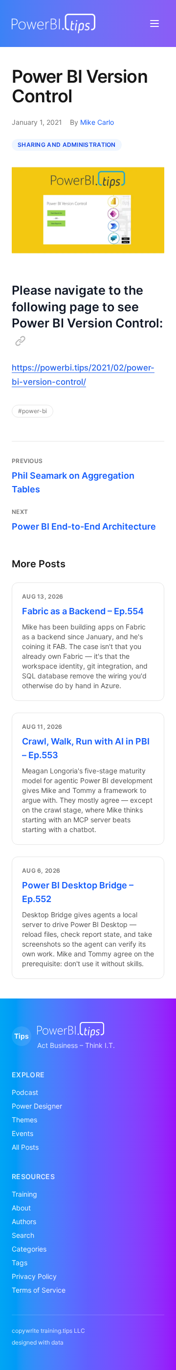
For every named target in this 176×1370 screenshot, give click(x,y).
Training (24, 1194)
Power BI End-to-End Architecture (84, 526)
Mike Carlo (97, 122)
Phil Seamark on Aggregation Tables (73, 482)
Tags (19, 1262)
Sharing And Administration (67, 144)
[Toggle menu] (154, 23)
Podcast (25, 1092)
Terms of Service (39, 1290)
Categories (29, 1249)
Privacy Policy (34, 1276)
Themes (24, 1119)
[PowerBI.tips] (53, 23)
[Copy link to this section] (20, 341)
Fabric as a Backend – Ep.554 (83, 611)
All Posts (25, 1147)
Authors (24, 1221)
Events (22, 1133)
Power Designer (37, 1106)
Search (23, 1235)
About (21, 1208)
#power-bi (32, 411)
